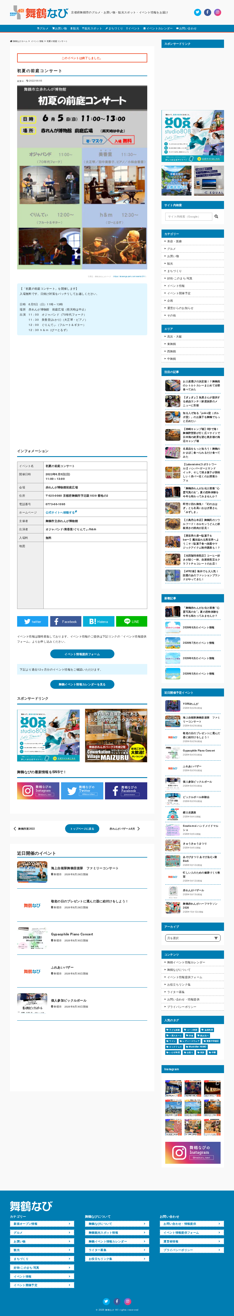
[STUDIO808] (193, 161)
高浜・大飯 (174, 336)
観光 (76, 28)
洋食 (191, 1035)
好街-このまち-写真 (180, 278)
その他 (171, 315)
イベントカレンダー (159, 28)
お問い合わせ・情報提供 (183, 999)
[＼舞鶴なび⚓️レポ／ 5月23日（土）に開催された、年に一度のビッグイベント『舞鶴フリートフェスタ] (173, 1108)
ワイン (172, 1040)
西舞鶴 (171, 351)
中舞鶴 (171, 359)
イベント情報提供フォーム (82, 654)
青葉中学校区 (213, 1040)
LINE (135, 621)
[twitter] (197, 12)
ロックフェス (175, 1046)
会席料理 (209, 1029)
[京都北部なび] (176, 194)
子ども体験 (174, 1029)
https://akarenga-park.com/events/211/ (130, 276)
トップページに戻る (82, 828)
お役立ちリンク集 (179, 984)
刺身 (202, 1052)
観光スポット (93, 28)
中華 (214, 1052)
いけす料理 (174, 1052)
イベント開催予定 (179, 293)
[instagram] (217, 12)
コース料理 (192, 1029)
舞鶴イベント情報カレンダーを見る (82, 684)
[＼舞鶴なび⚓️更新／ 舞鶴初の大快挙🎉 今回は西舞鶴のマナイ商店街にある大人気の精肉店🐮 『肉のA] (173, 1127)
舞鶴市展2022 (26, 828)
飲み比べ (204, 1035)
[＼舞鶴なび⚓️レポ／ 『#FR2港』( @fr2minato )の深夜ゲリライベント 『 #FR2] (173, 1088)
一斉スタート (175, 1035)
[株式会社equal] (209, 194)
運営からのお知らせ (180, 308)
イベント (134, 28)
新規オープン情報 (25, 1224)
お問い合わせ (188, 28)
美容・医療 (174, 241)
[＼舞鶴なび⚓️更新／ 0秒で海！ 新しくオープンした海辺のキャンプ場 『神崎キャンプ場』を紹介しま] (212, 1108)
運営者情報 (171, 1241)
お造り (190, 1052)
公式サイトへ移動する (60, 512)
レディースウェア (191, 1040)
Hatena (102, 621)
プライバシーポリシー (182, 1007)
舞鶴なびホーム (20, 40)
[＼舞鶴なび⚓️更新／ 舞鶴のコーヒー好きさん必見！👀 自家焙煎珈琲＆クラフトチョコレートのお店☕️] (212, 1127)
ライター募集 (176, 992)
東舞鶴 (171, 344)
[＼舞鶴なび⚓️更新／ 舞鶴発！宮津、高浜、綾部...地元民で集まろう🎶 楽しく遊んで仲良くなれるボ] (193, 1127)
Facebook (69, 621)
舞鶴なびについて (179, 970)
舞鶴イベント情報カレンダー (186, 962)
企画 (170, 300)
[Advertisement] (82, 393)
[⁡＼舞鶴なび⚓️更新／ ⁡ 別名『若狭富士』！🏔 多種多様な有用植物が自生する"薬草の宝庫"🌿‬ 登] (193, 1108)
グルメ (44, 28)
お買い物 (61, 28)
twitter (36, 621)
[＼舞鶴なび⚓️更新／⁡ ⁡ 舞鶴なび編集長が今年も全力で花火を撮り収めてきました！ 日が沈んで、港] (193, 1088)
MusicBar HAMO (197, 1046)
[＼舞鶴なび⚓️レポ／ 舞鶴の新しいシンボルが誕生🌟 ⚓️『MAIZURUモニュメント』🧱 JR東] (212, 1088)
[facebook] (207, 12)
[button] (216, 217)
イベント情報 (176, 286)
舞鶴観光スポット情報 (103, 1232)
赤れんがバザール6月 (122, 828)
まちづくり (115, 28)
